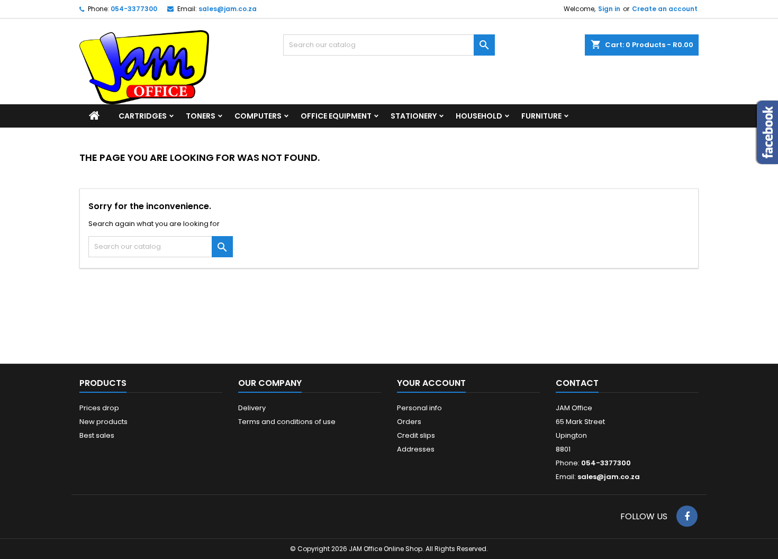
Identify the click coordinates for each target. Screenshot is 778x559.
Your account (431, 383)
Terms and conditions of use (287, 422)
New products (103, 422)
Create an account (665, 8)
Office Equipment (336, 116)
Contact (577, 383)
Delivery (252, 408)
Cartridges (143, 116)
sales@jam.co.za (227, 8)
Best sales (96, 435)
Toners (200, 116)
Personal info (419, 408)
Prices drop (99, 408)
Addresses (416, 449)
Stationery (414, 116)
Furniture (541, 116)
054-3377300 (134, 8)
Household (479, 116)
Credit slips (416, 435)
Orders (409, 422)
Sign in (609, 8)
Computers (258, 116)
